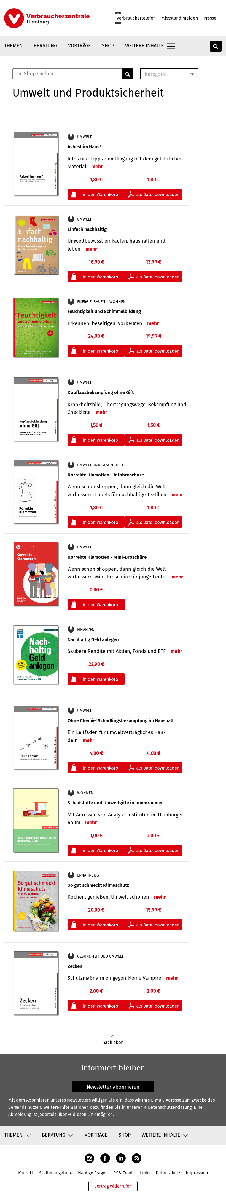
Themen (13, 46)
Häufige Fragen (93, 1172)
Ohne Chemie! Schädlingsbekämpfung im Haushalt (121, 721)
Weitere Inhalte (144, 46)
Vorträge (79, 46)
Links (145, 1172)
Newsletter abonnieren (113, 1087)
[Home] (47, 18)
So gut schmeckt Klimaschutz (98, 885)
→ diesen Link (82, 1114)
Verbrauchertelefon (136, 18)
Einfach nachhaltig (87, 229)
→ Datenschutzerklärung (167, 1107)
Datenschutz (168, 1172)
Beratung (45, 46)
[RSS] (136, 1158)
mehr (97, 167)
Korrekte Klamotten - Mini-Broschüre (107, 557)
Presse (209, 18)
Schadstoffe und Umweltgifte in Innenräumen (116, 803)
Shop (108, 46)
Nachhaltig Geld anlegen (93, 639)
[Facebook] (105, 1158)
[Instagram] (89, 1158)
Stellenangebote (55, 1172)
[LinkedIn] (121, 1158)
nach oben (113, 1042)
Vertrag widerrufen (113, 1186)
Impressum (197, 1172)
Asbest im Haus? (85, 147)
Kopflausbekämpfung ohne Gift (101, 392)
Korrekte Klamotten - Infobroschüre (106, 475)
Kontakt (26, 1172)
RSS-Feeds (123, 1172)
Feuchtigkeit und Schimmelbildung (104, 311)
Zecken (75, 966)
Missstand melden (179, 18)
